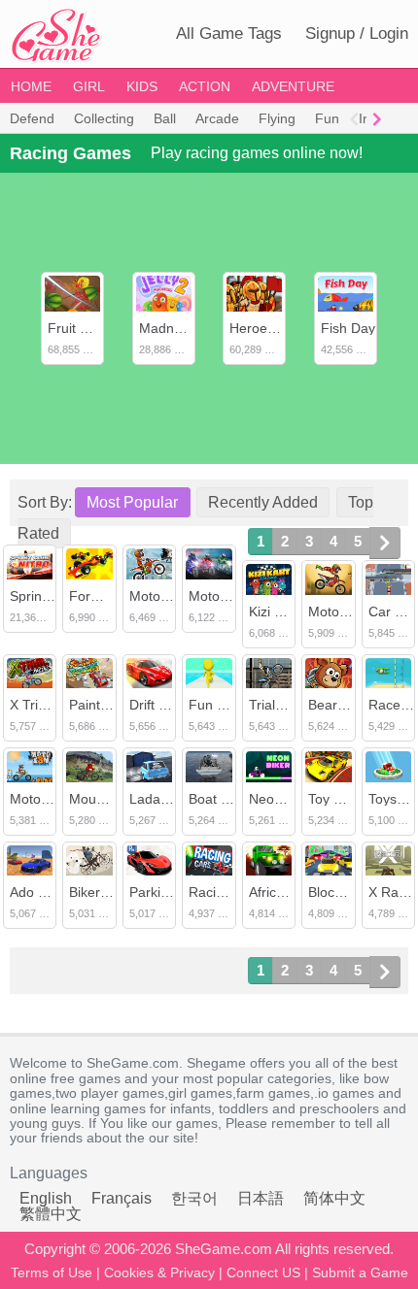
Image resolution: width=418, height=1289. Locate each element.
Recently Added (263, 502)
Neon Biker (283, 799)
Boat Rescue (228, 799)
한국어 (194, 1198)
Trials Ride (281, 704)
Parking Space (174, 892)
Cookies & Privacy (159, 1272)
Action (204, 86)
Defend (32, 118)
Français (121, 1198)
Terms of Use (51, 1272)
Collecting (104, 118)
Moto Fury (220, 596)
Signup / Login (356, 33)
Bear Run (337, 704)
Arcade (217, 118)
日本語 (260, 1198)
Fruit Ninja (79, 328)
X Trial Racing (52, 704)
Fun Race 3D (229, 704)
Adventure (293, 86)
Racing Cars (226, 892)
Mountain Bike (113, 799)
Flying (277, 118)
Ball (165, 118)
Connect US (263, 1272)
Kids (141, 86)
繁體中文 (50, 1214)
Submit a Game (360, 1272)
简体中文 (334, 1198)
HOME (31, 86)
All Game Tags (229, 33)
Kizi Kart (274, 611)
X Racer (393, 892)
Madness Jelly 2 (188, 328)
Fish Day (348, 328)
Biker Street (105, 892)
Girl (89, 86)
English (45, 1198)
